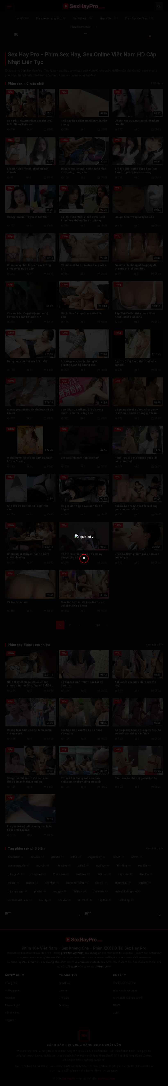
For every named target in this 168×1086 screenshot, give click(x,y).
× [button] (84, 558)
